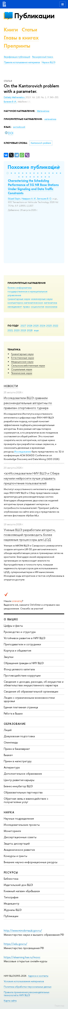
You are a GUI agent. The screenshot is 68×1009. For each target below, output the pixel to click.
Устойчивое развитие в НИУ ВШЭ (24, 638)
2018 (29, 330)
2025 (36, 325)
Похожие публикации (34, 167)
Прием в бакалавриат (17, 749)
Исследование (22, 451)
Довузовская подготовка (19, 736)
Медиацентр (11, 903)
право (26, 306)
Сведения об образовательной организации (31, 691)
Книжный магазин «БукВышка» (22, 891)
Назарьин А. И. (29, 198)
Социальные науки (21, 369)
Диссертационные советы (20, 837)
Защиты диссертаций (17, 843)
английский (19, 127)
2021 (10, 330)
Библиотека (11, 878)
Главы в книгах (21, 37)
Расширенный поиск (42, 56)
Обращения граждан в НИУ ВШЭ (24, 663)
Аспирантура (12, 767)
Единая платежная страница (21, 707)
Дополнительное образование (23, 773)
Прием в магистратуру (18, 761)
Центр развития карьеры (19, 780)
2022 (55, 325)
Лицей (8, 730)
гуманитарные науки (19, 299)
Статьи (29, 29)
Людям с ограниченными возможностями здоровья (29, 699)
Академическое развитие (19, 849)
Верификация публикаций (17, 56)
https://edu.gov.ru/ (15, 944)
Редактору (59, 1005)
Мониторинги (12, 831)
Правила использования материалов (22, 62)
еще (36, 330)
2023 (49, 325)
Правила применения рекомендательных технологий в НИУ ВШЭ (26, 994)
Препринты (17, 45)
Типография (11, 897)
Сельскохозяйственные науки (28, 365)
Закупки (8, 657)
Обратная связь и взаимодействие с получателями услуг (26, 800)
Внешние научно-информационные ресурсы (30, 862)
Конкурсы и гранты (15, 856)
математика (50, 302)
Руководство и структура (20, 632)
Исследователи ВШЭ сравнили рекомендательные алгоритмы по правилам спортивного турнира (28, 403)
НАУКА (9, 812)
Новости (11, 386)
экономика (51, 306)
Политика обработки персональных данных (27, 986)
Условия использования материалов (24, 981)
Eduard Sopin (14, 198)
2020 (17, 330)
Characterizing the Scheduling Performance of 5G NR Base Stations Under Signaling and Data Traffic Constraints (33, 187)
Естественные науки (22, 357)
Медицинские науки (22, 361)
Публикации (34, 15)
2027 (23, 325)
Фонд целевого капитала (19, 669)
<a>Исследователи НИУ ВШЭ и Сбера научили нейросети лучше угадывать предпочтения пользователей (31, 478)
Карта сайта (10, 1000)
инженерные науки (42, 299)
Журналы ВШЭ (13, 910)
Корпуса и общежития (17, 650)
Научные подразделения (19, 818)
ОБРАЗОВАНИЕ (15, 724)
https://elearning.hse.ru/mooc (22, 957)
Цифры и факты (13, 625)
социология (37, 306)
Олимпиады (11, 742)
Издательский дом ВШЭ (18, 885)
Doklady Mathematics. (15, 97)
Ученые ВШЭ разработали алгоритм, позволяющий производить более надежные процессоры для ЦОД (30, 535)
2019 (23, 330)
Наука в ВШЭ (48, 62)
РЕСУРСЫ (11, 872)
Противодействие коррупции (22, 675)
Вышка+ (8, 755)
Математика (43, 111)
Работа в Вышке (13, 713)
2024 (42, 325)
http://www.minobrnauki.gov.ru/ (23, 930)
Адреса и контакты (38, 975)
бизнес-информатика (20, 287)
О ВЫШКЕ (11, 619)
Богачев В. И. (10, 101)
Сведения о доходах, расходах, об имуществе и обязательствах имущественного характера (33, 683)
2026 (29, 325)
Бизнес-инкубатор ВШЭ (18, 786)
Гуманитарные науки (22, 354)
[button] (7, 173)
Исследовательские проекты (22, 824)
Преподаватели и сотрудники (22, 644)
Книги (11, 29)
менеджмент (15, 306)
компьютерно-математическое (25, 302)
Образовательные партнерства (23, 792)
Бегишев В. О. (44, 198)
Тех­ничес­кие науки (21, 373)
